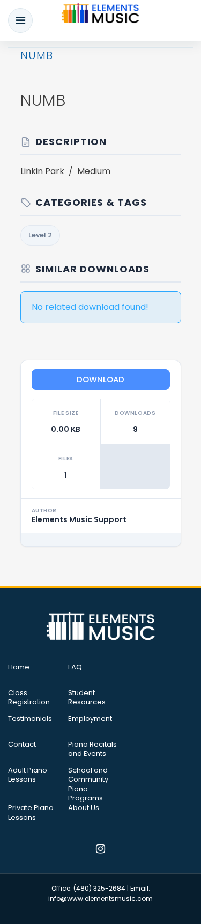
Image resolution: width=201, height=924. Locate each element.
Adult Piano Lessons (27, 775)
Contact (22, 744)
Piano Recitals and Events (92, 749)
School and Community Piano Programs (88, 784)
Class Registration (29, 698)
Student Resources (87, 698)
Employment (90, 719)
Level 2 (40, 235)
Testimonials (30, 719)
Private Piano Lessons (31, 812)
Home (18, 667)
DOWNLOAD (100, 379)
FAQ (75, 667)
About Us (83, 808)
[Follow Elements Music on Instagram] (100, 849)
